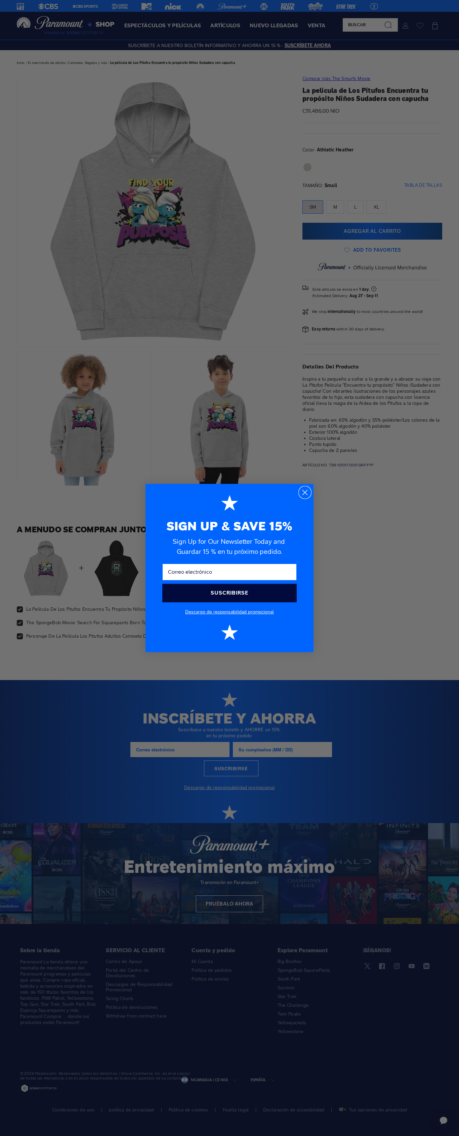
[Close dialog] (305, 492)
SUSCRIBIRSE (229, 593)
